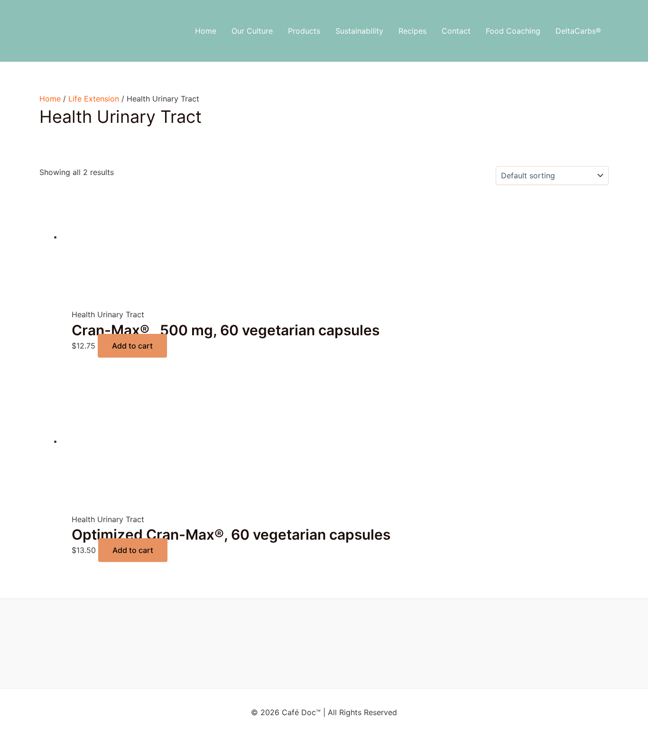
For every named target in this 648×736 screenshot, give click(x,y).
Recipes (412, 31)
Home (205, 31)
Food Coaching (513, 31)
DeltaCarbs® (578, 31)
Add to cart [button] (132, 345)
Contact (456, 31)
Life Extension (93, 98)
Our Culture (252, 31)
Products (304, 31)
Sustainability (359, 31)
